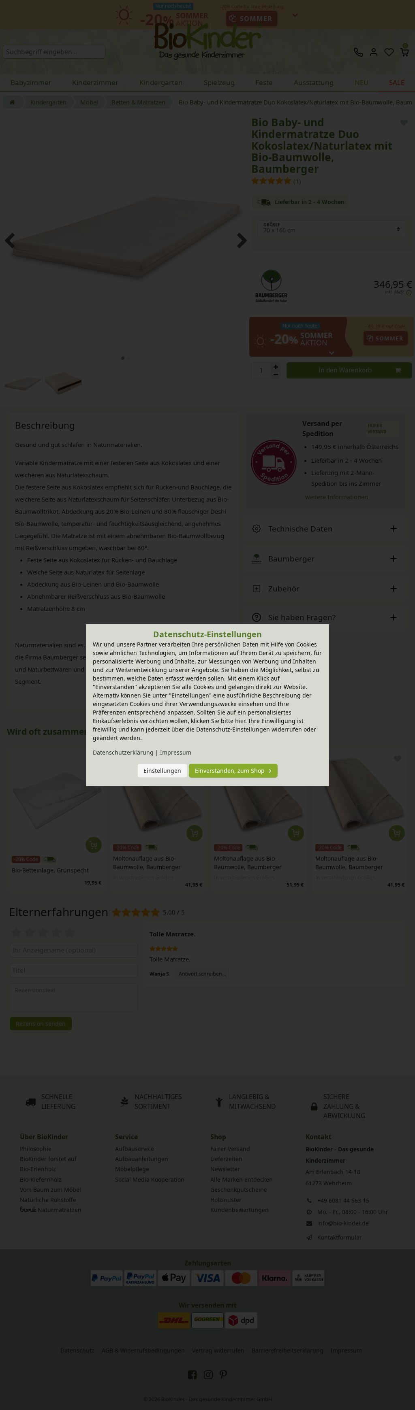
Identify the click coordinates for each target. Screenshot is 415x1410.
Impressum (175, 752)
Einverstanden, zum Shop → (233, 770)
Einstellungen (162, 770)
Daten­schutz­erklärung (123, 752)
